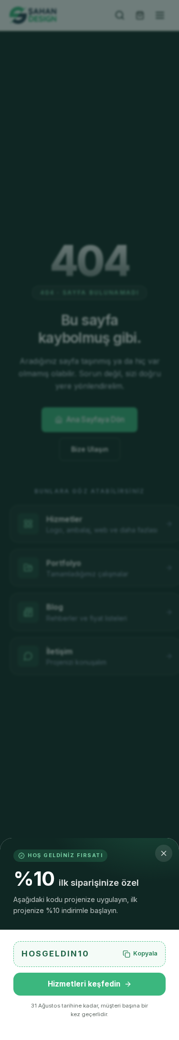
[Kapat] (163, 853)
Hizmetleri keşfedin (84, 983)
